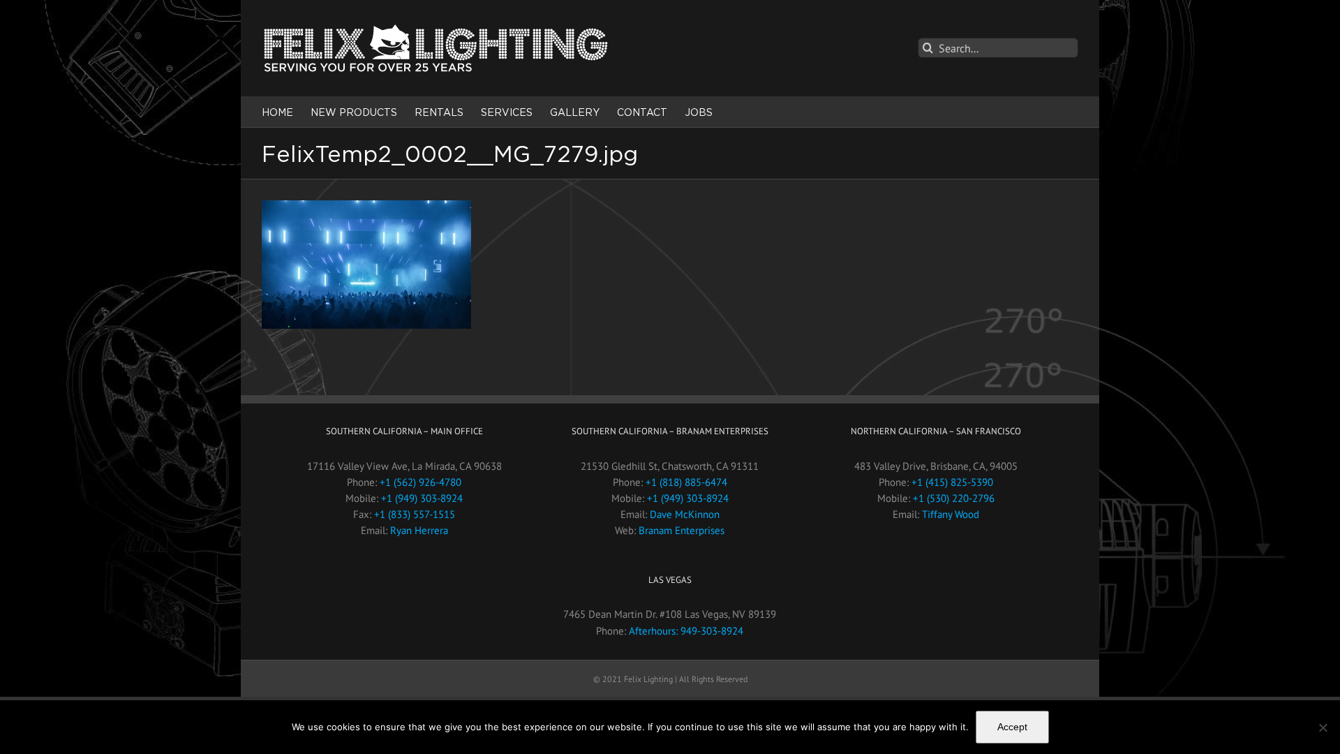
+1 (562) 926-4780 (420, 482)
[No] (1323, 727)
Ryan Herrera (419, 530)
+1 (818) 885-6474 (686, 482)
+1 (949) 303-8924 (422, 498)
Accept (1012, 726)
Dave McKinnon (685, 514)
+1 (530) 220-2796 (954, 498)
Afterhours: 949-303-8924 (686, 630)
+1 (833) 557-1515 (414, 514)
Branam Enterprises (681, 530)
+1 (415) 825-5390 (952, 482)
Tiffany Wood (950, 514)
